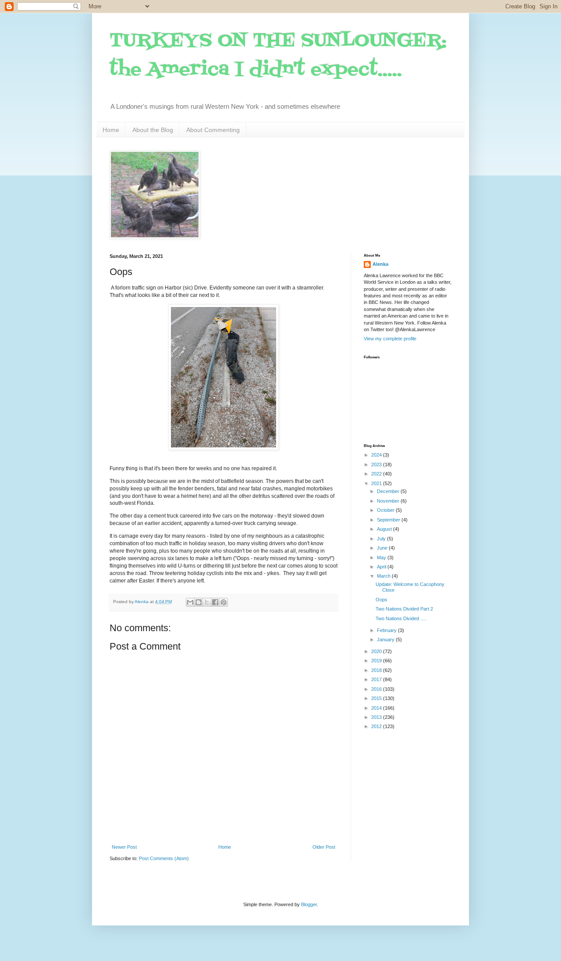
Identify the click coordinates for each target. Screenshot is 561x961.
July (382, 538)
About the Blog (152, 129)
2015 (377, 698)
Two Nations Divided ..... (401, 618)
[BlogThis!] (198, 602)
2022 (377, 473)
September (389, 519)
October (386, 510)
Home (111, 129)
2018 (377, 670)
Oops (381, 599)
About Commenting (213, 129)
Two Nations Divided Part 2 (404, 608)
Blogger (309, 904)
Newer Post (124, 847)
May (382, 557)
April (382, 566)
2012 (377, 726)
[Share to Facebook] (215, 602)
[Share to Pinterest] (223, 602)
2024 (377, 454)
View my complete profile (390, 338)
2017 (377, 679)
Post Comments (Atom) (164, 858)
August (385, 529)
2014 (377, 708)
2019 (377, 660)
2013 (377, 717)
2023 (377, 464)
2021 (377, 483)
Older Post (323, 847)
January (386, 639)
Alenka (380, 264)
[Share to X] (206, 602)
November (389, 501)
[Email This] (190, 602)
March (384, 576)
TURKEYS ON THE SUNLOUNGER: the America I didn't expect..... (278, 55)
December (389, 491)
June (383, 547)
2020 (377, 651)
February (387, 630)
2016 (377, 689)
